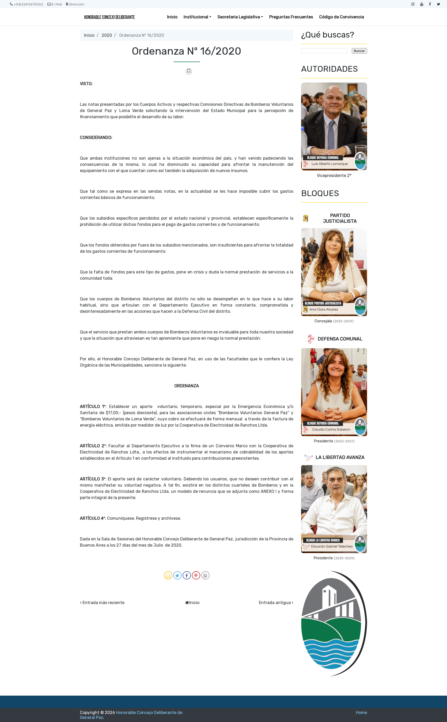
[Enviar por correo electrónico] (168, 575)
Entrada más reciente (103, 602)
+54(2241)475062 (28, 4)
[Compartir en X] (177, 575)
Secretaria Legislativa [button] (239, 16)
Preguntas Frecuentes (291, 16)
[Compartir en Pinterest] (196, 575)
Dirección (76, 4)
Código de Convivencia (341, 16)
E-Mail (57, 4)
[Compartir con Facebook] (187, 575)
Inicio (172, 16)
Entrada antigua (275, 602)
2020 (107, 35)
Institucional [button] (196, 16)
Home (361, 712)
